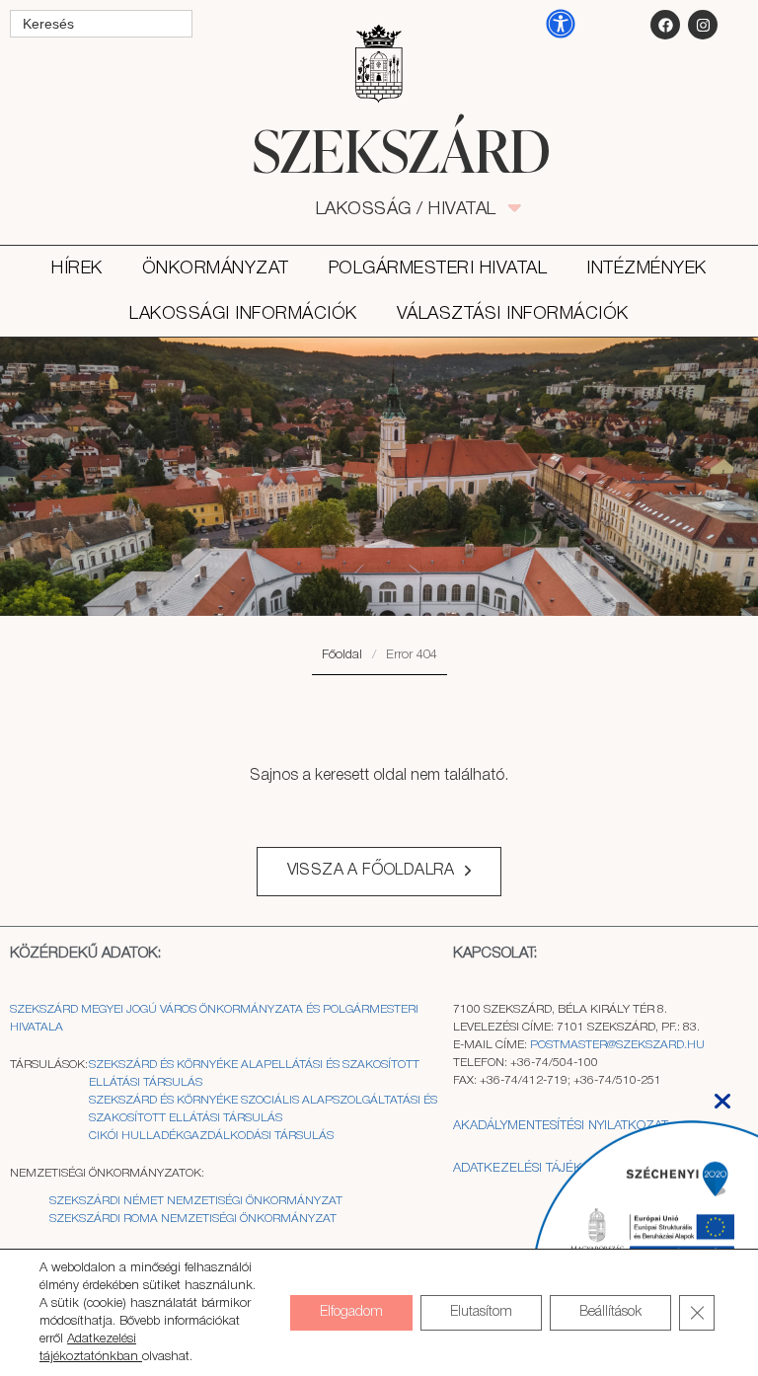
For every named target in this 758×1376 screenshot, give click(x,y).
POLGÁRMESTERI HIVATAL (438, 268)
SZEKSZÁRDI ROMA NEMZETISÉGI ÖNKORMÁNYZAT (193, 1218)
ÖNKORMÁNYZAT (215, 268)
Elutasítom (481, 1312)
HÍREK (77, 268)
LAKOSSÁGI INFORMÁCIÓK (243, 314)
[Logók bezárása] (722, 1095)
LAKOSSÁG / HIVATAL (417, 209)
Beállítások (610, 1312)
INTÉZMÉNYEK (646, 268)
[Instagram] (703, 24)
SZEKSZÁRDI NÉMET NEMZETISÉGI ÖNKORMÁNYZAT (195, 1200)
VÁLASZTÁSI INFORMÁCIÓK (513, 314)
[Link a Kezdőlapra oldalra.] (379, 150)
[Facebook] (665, 24)
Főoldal (342, 655)
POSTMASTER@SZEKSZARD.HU (617, 1044)
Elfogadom (351, 1312)
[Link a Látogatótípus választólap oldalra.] (379, 64)
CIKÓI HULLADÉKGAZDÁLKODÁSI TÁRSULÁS (211, 1135)
